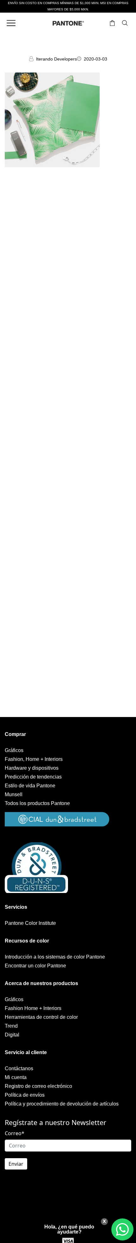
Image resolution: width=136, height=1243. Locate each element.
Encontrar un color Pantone (35, 965)
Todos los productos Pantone (37, 803)
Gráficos (14, 750)
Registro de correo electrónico (38, 1086)
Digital (12, 1034)
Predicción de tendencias (33, 776)
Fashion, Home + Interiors (34, 759)
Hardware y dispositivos (32, 768)
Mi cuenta (16, 1077)
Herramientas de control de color (41, 1017)
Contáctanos (19, 1068)
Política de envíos (25, 1095)
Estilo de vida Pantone (30, 785)
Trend (11, 1026)
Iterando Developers (56, 58)
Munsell (13, 794)
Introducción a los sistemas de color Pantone (55, 957)
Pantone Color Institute (30, 923)
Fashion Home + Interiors (33, 1008)
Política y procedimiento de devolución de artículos (62, 1103)
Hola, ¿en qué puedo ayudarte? (69, 1229)
